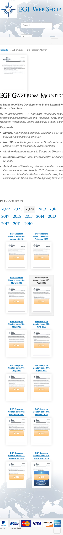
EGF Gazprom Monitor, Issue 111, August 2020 (41, 368)
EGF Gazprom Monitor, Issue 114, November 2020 (16, 455)
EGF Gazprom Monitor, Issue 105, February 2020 (41, 236)
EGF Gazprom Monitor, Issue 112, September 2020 (16, 412)
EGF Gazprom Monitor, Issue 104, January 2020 (16, 236)
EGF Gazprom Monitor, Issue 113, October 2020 (41, 412)
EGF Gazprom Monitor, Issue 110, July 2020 (16, 368)
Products (4, 49)
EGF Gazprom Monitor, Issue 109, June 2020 (41, 324)
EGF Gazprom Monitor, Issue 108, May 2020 (16, 324)
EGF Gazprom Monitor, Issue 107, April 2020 (41, 280)
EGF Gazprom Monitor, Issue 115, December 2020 (41, 455)
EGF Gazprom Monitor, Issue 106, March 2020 (16, 280)
